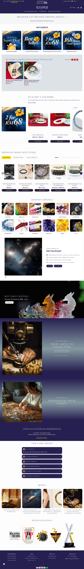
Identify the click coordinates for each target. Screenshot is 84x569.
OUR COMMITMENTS (52, 556)
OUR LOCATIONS (52, 558)
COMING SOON (61, 406)
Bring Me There (9, 302)
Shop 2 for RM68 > (32, 102)
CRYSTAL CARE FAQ (12, 560)
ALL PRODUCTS (42, 11)
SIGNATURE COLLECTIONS (54, 11)
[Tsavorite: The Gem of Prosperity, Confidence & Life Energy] (52, 498)
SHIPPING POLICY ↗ (32, 556)
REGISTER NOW (15, 1)
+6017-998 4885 (73, 556)
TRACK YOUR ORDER (11, 558)
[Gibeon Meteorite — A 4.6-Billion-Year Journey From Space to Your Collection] (31, 498)
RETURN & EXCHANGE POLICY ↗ (32, 558)
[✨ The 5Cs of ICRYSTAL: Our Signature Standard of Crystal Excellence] (72, 498)
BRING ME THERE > (42, 438)
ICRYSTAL (43, 566)
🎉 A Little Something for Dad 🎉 (30, 11)
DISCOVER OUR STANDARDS (61, 355)
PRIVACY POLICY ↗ (32, 560)
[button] (71, 7)
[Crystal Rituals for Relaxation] (11, 498)
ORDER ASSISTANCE (11, 556)
